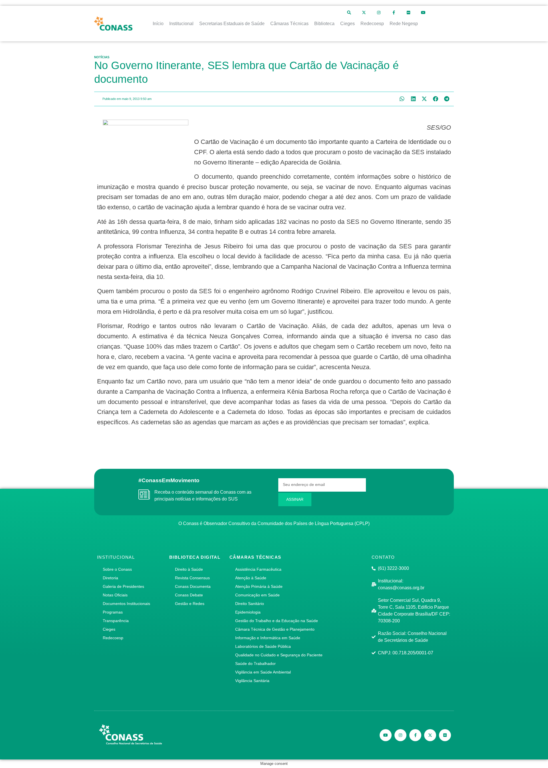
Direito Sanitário (249, 603)
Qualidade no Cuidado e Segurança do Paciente (279, 655)
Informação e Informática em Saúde (267, 638)
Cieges (109, 629)
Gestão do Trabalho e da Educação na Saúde (276, 620)
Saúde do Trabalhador (255, 663)
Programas (113, 612)
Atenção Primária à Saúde (259, 586)
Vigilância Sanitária (252, 680)
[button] (402, 99)
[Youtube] (423, 13)
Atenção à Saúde (250, 578)
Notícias (101, 57)
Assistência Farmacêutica (258, 569)
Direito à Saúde (189, 569)
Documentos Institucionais (126, 603)
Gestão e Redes (189, 603)
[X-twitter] (364, 13)
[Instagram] (379, 13)
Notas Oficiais (115, 595)
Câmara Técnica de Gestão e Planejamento (275, 629)
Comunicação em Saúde (257, 595)
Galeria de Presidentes (123, 586)
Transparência (116, 620)
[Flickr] (408, 13)
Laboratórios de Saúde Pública (263, 646)
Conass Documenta (193, 586)
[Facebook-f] (394, 13)
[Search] (349, 13)
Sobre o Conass (117, 569)
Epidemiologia (248, 612)
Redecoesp (113, 638)
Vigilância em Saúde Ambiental (263, 672)
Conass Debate (189, 595)
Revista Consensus (192, 578)
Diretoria (110, 578)
